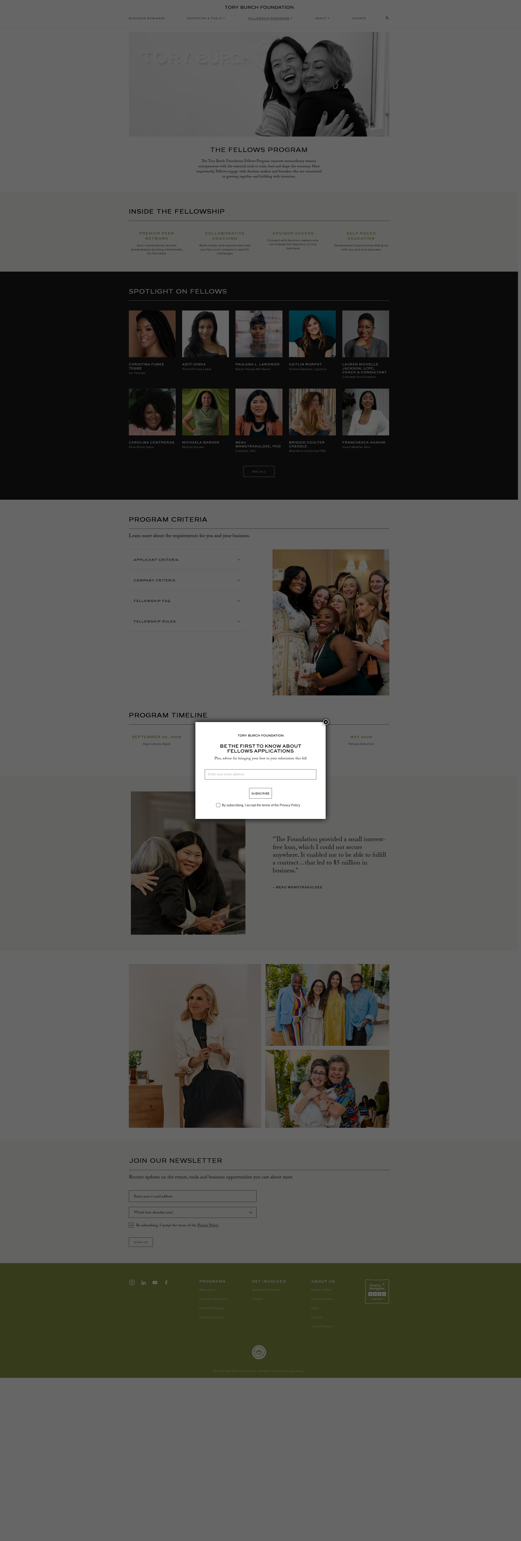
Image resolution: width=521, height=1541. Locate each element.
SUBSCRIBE (260, 793)
